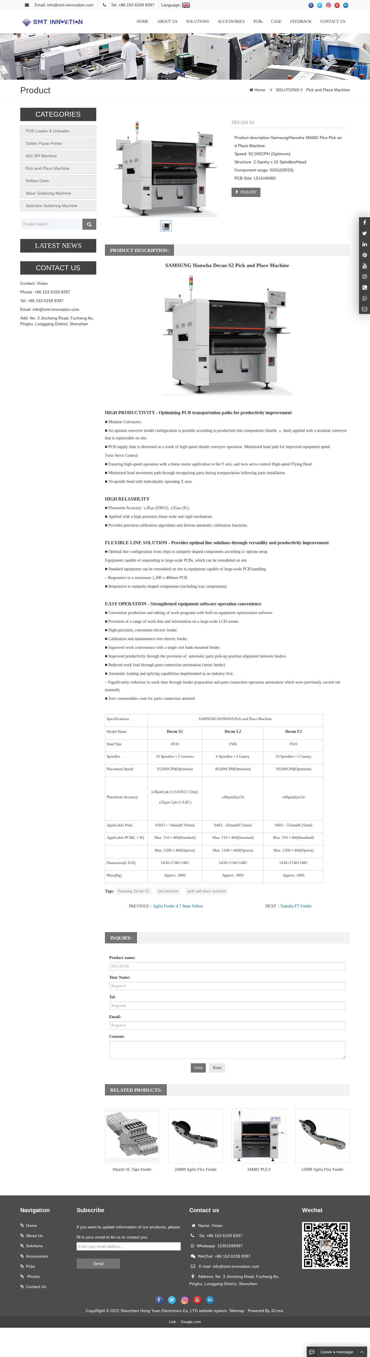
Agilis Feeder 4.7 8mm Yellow (178, 906)
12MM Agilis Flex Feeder (322, 1169)
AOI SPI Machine (41, 156)
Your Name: (119, 977)
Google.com (191, 1322)
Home (259, 89)
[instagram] (364, 265)
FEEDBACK (301, 21)
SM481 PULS (259, 1169)
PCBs (258, 21)
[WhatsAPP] (364, 298)
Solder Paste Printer (44, 143)
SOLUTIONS (197, 21)
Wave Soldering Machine (48, 193)
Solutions (34, 1245)
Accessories (37, 1256)
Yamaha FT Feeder (296, 906)
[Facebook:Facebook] (364, 222)
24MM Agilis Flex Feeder (196, 1169)
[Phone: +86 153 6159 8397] (364, 287)
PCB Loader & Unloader (48, 131)
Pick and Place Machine (327, 89)
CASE (276, 21)
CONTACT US (332, 21)
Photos (33, 1276)
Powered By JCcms (266, 1310)
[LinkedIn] (364, 244)
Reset (217, 1068)
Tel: (112, 997)
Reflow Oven (37, 180)
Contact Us (36, 1286)
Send (198, 1068)
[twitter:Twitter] (364, 233)
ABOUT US (167, 21)
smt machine (168, 891)
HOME (143, 21)
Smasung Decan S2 (133, 891)
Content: (117, 1036)
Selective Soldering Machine (51, 205)
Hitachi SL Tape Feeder (132, 1169)
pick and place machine (207, 891)
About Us (34, 1235)
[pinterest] (364, 254)
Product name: (122, 958)
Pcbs (30, 1266)
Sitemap (236, 1310)
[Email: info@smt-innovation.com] (364, 309)
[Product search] (89, 224)
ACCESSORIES (231, 21)
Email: (115, 1017)
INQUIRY (248, 192)
